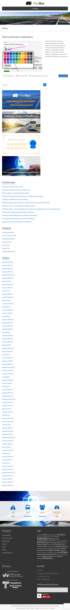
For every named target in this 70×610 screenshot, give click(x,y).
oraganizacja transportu (42, 548)
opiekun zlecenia (62, 546)
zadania (54, 556)
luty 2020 (5, 332)
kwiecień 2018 (6, 380)
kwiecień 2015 (6, 482)
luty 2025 (5, 291)
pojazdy (63, 548)
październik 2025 (7, 275)
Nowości (41, 76)
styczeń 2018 (6, 389)
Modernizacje (34, 76)
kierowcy (41, 542)
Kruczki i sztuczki (7, 235)
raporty (63, 550)
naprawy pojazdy (42, 544)
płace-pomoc (55, 550)
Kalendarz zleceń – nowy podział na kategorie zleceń (18, 206)
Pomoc (4, 245)
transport (55, 552)
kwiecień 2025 (6, 284)
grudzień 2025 (6, 268)
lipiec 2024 (5, 300)
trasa (59, 552)
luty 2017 (5, 425)
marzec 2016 (6, 460)
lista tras (59, 543)
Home (17, 608)
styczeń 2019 (6, 358)
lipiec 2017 (5, 409)
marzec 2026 (6, 265)
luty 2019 (5, 354)
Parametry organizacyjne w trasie (12, 186)
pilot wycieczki (57, 548)
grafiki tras (52, 536)
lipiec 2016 (5, 447)
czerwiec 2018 (6, 374)
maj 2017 (5, 415)
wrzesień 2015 (6, 476)
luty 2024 (5, 316)
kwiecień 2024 (6, 310)
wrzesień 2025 (6, 278)
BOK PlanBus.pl (9, 76)
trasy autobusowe (43, 554)
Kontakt (52, 608)
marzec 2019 (6, 351)
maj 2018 (5, 377)
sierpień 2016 (6, 444)
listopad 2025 (6, 272)
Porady (46, 76)
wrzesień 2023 (6, 326)
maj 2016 (5, 453)
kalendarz (42, 538)
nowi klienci (50, 544)
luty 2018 (5, 386)
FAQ (28, 608)
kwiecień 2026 (6, 262)
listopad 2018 (6, 364)
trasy (65, 552)
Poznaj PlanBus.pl (7, 251)
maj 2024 (5, 307)
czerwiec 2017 (6, 412)
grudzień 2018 (6, 361)
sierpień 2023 (6, 329)
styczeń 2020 (6, 335)
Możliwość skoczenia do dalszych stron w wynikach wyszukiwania (22, 196)
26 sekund (39, 534)
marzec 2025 (6, 287)
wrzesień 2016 (6, 440)
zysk (53, 558)
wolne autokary (60, 554)
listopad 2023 (6, 323)
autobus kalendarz (52, 534)
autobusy (61, 534)
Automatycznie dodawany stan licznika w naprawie (18, 212)
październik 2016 (7, 437)
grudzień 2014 (6, 485)
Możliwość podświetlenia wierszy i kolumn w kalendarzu (19, 215)
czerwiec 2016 (6, 450)
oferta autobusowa (59, 544)
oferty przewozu (42, 546)
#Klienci (47, 608)
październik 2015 (7, 472)
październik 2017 (7, 399)
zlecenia (47, 558)
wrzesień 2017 (6, 402)
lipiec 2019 (5, 345)
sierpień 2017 (6, 405)
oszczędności (51, 548)
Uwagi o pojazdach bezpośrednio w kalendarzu (17, 222)
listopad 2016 (6, 434)
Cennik (42, 608)
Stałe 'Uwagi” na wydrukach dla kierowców (15, 193)
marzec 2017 (6, 421)
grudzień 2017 (6, 393)
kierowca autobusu (52, 540)
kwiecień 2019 (6, 348)
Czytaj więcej (63, 76)
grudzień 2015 (6, 469)
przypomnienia (41, 550)
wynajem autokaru (47, 556)
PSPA (48, 550)
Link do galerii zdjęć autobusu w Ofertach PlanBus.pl (18, 218)
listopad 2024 (6, 294)
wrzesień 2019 (6, 342)
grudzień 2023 (6, 319)
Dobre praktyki (7, 232)
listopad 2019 (6, 338)
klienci (48, 543)
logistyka (64, 542)
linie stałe (53, 543)
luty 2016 (5, 463)
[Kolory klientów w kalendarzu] (22, 41)
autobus (45, 535)
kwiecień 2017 (6, 418)
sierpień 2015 (6, 479)
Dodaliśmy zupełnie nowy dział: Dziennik (15, 199)
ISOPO (57, 536)
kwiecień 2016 (6, 456)
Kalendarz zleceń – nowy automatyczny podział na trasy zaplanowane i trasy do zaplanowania (31, 209)
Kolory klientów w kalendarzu (17, 36)
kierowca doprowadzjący (62, 540)
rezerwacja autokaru (42, 552)
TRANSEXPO (50, 552)
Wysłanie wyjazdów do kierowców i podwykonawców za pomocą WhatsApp (26, 202)
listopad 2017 (6, 396)
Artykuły (37, 608)
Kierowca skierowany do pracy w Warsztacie (16, 190)
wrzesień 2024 (6, 297)
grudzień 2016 (6, 431)
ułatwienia (53, 554)
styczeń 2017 (6, 428)
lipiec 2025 (5, 281)
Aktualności (23, 608)
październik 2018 (7, 367)
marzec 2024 (6, 313)
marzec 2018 (6, 383)
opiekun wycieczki (51, 546)
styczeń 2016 (6, 466)
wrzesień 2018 (6, 370)
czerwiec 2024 (6, 303)
